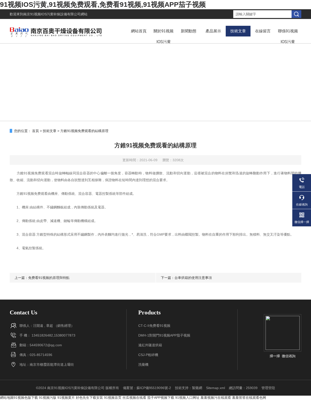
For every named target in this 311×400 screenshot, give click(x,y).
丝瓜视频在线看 (134, 398)
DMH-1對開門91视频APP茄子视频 (164, 335)
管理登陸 (268, 388)
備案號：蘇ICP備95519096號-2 (147, 388)
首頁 (35, 131)
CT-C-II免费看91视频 (154, 326)
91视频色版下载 (26, 398)
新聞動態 (188, 31)
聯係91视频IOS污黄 (288, 36)
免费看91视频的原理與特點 (48, 278)
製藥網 (197, 388)
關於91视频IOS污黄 (163, 36)
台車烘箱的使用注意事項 (193, 278)
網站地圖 (7, 398)
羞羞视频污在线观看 (215, 398)
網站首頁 (139, 31)
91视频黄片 (66, 398)
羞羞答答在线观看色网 (249, 398)
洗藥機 (143, 364)
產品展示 (213, 31)
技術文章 (238, 31)
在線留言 (263, 31)
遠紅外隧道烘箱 (150, 345)
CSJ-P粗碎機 (148, 355)
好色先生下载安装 (89, 398)
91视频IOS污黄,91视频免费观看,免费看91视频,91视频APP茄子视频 (103, 4)
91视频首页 (112, 398)
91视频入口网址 (187, 398)
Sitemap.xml (215, 388)
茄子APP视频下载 (160, 398)
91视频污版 (47, 398)
